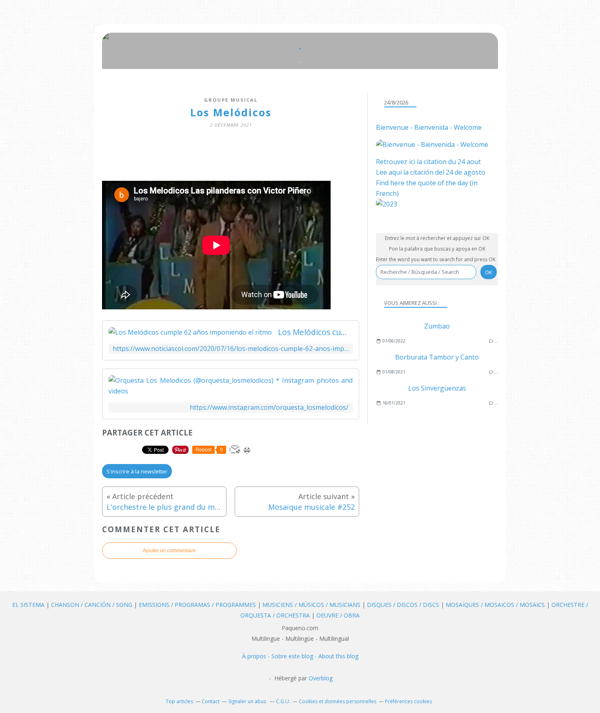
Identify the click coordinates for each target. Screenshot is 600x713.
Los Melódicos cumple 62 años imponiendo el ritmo (315, 332)
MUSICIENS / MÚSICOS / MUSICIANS (312, 605)
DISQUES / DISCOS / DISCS (404, 605)
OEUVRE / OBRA (338, 615)
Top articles (179, 701)
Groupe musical (231, 100)
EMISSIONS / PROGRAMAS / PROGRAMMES (197, 605)
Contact (211, 701)
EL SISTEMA (28, 605)
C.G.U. (283, 701)
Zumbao (437, 326)
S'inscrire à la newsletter (137, 471)
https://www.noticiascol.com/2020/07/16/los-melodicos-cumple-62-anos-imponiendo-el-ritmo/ (231, 349)
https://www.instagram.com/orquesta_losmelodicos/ (269, 407)
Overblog (321, 678)
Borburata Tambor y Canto (437, 357)
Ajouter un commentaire (169, 550)
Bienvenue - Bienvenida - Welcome (429, 127)
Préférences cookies (408, 701)
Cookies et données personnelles (337, 701)
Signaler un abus (247, 701)
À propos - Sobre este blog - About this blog (300, 656)
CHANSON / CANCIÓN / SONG (91, 605)
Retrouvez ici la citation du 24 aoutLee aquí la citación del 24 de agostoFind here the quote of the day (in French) (430, 177)
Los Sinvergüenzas (437, 388)
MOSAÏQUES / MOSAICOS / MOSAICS (496, 605)
